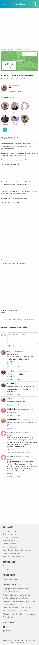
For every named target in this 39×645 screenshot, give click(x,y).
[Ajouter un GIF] (13, 346)
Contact (6, 569)
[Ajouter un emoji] (9, 346)
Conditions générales (10, 537)
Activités (3, 49)
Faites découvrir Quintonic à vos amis (16, 550)
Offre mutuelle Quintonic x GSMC (15, 553)
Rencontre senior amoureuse (13, 556)
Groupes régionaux (10, 547)
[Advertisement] (19, 27)
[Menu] (3, 3)
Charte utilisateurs (9, 544)
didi (10, 88)
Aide (4, 566)
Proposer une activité (10, 531)
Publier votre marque (10, 579)
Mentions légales (9, 541)
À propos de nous (9, 534)
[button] (35, 4)
